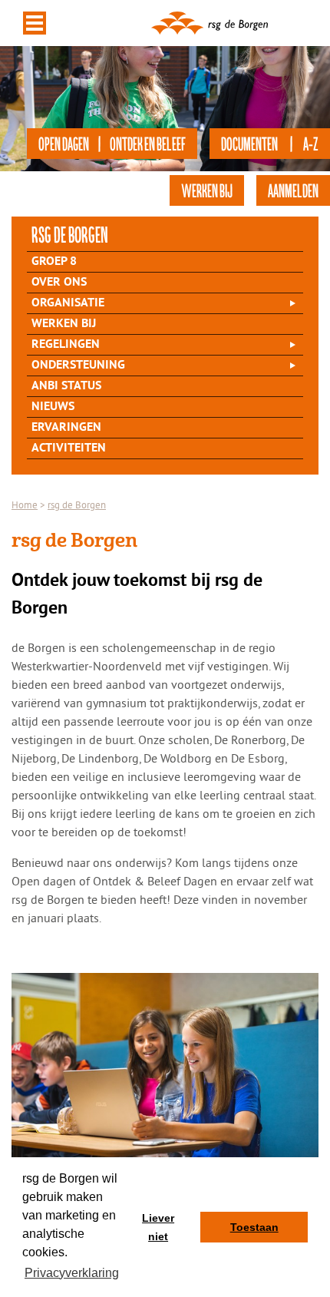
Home (25, 504)
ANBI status (66, 386)
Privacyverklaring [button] (72, 1272)
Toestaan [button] (254, 1227)
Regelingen (65, 344)
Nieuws (52, 407)
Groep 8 (54, 262)
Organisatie (67, 303)
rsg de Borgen (69, 233)
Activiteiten (68, 448)
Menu (34, 23)
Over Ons (59, 282)
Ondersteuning (78, 365)
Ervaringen (66, 427)
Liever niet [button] (158, 1227)
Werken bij (63, 324)
